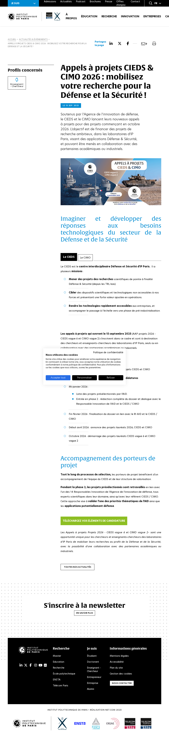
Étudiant (92, 656)
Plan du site (116, 667)
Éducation (89, 16)
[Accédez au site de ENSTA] (79, 723)
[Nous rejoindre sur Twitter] (25, 665)
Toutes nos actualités (77, 567)
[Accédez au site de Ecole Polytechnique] (63, 723)
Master (57, 656)
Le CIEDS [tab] (69, 257)
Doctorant (93, 661)
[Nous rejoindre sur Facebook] (31, 665)
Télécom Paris (60, 685)
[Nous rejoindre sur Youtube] (40, 665)
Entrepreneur (94, 677)
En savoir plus (84, 613)
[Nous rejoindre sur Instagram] (35, 665)
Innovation (130, 16)
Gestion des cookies (121, 673)
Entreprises (152, 16)
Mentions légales (119, 656)
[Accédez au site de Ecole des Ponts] (96, 723)
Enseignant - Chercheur (94, 669)
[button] (23, 3)
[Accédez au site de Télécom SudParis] (146, 723)
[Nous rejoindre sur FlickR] (45, 665)
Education (58, 661)
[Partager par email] (144, 43)
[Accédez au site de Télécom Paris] (130, 723)
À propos (71, 16)
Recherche (109, 16)
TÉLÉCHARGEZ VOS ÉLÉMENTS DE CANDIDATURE (94, 521)
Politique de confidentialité (108, 352)
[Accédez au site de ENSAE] (112, 723)
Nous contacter (122, 683)
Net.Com (110, 709)
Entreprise (92, 683)
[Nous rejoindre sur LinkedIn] (20, 665)
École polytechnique (64, 673)
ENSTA (56, 679)
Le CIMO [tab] (85, 257)
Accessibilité (117, 661)
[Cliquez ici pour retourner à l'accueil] (22, 16)
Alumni (90, 689)
